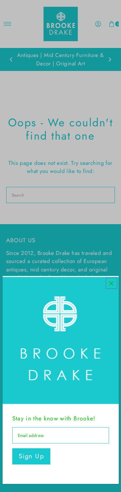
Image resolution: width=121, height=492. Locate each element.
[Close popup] (111, 283)
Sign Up (31, 456)
